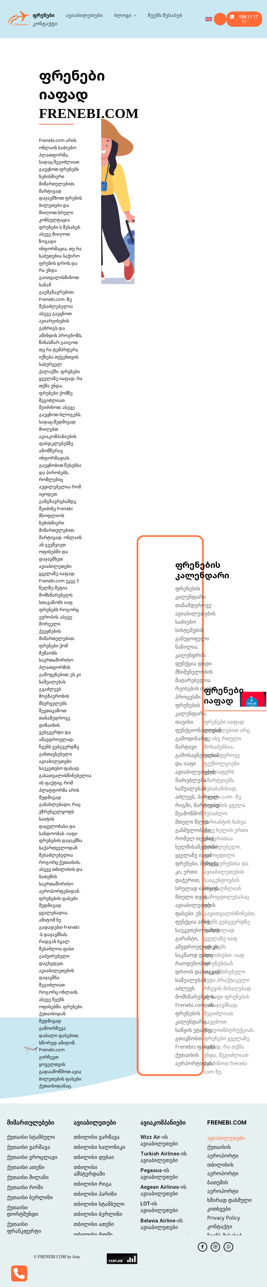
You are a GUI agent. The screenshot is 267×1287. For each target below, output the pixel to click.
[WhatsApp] (228, 1247)
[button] (220, 19)
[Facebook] (202, 1247)
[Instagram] (215, 1247)
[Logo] (19, 19)
